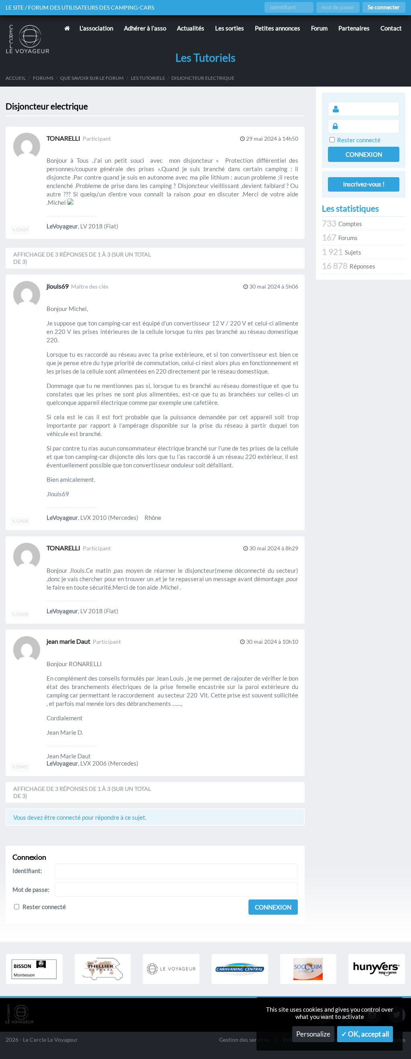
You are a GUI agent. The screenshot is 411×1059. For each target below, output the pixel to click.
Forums (43, 78)
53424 (21, 229)
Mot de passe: (30, 889)
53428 (21, 521)
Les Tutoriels (148, 78)
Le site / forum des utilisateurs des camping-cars (80, 7)
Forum (319, 28)
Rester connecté (44, 906)
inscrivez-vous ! (364, 184)
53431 (21, 766)
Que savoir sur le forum (92, 78)
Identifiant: (27, 870)
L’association (96, 28)
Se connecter (384, 7)
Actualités (190, 28)
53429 (21, 614)
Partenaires (354, 28)
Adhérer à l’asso (145, 28)
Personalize (313, 1034)
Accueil (16, 78)
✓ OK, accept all (365, 1034)
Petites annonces (277, 28)
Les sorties (229, 28)
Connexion (273, 907)
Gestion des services (244, 1040)
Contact (391, 28)
